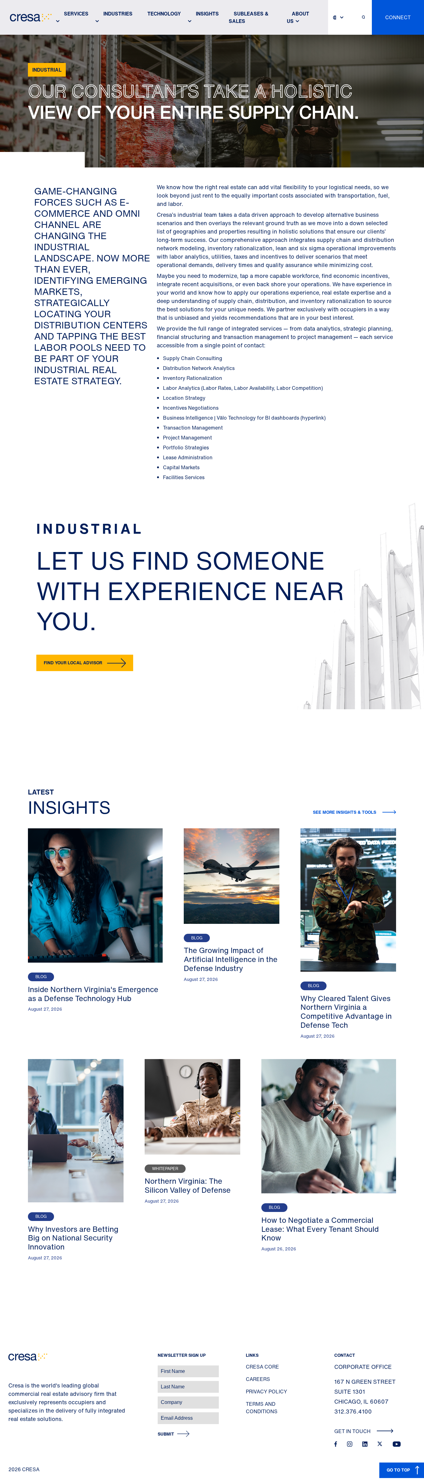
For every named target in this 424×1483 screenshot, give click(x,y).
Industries (118, 13)
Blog (41, 977)
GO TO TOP (398, 1470)
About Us (298, 17)
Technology (164, 13)
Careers (258, 1379)
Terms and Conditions (261, 1407)
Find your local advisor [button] (73, 662)
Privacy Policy (266, 1391)
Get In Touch (353, 1431)
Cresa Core (262, 1366)
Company (11, 1399)
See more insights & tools (345, 812)
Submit (166, 1434)
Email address (15, 1415)
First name (12, 1368)
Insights (207, 13)
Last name (12, 1383)
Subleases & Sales (248, 17)
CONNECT (398, 17)
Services (76, 13)
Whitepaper (165, 1169)
